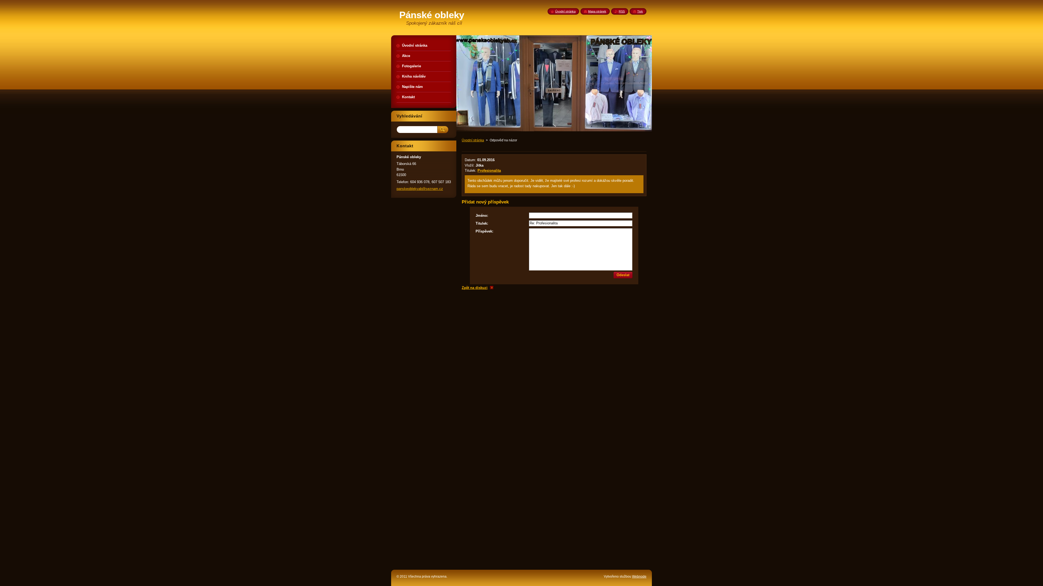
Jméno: (482, 216)
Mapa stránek (597, 11)
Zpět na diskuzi (475, 288)
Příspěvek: (484, 231)
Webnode (639, 576)
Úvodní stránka (473, 140)
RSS (622, 11)
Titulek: (482, 223)
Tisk (640, 11)
